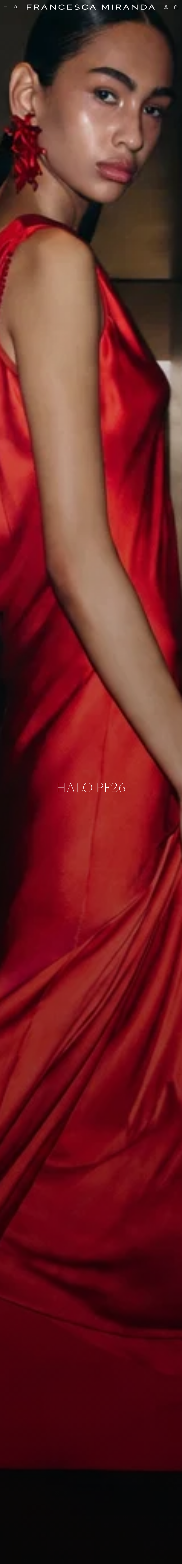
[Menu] (5, 7)
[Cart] (176, 7)
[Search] (15, 7)
